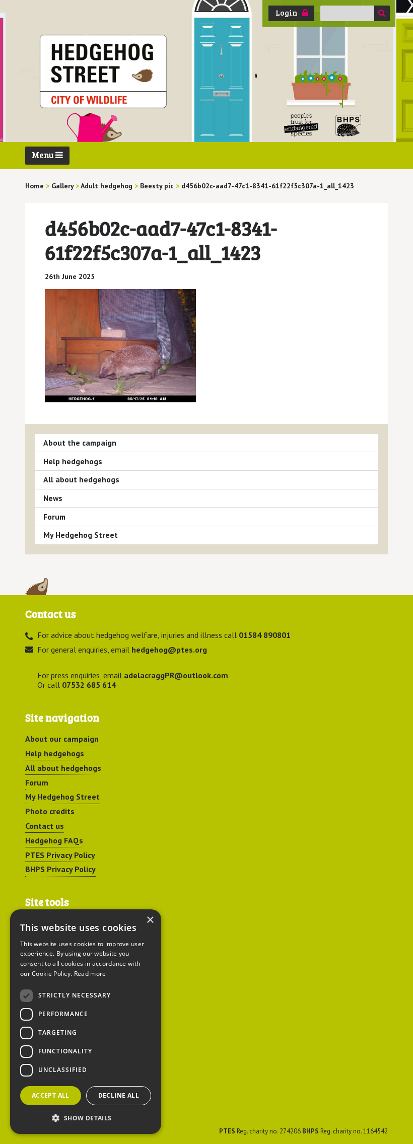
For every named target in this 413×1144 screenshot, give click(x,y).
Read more (90, 973)
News (52, 498)
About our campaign (62, 739)
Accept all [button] (51, 1095)
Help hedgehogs (72, 461)
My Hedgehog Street (80, 535)
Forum (54, 517)
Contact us (44, 826)
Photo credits (50, 811)
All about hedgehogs (81, 479)
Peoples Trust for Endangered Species (301, 125)
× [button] (150, 920)
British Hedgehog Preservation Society (348, 125)
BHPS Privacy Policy (60, 869)
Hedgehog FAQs (54, 840)
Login (287, 13)
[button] (85, 1118)
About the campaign (79, 443)
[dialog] (85, 1021)
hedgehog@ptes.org (169, 650)
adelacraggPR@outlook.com (176, 675)
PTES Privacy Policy (60, 855)
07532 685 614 (89, 685)
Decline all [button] (118, 1095)
